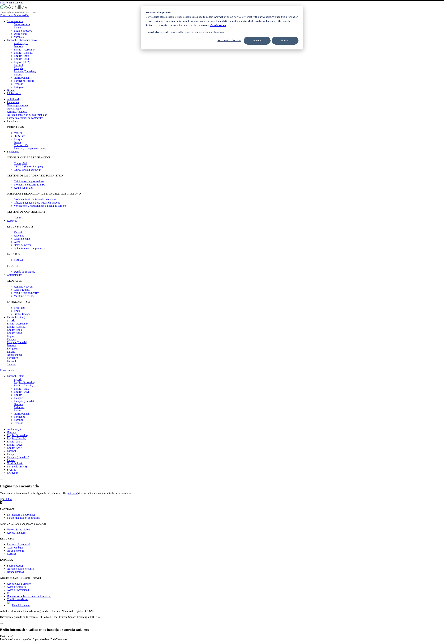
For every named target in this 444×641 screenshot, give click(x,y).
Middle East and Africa (26, 292)
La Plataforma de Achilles (21, 514)
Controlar (19, 217)
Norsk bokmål (21, 77)
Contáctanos (7, 15)
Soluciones (13, 151)
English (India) (22, 55)
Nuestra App (14, 108)
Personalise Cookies (229, 40)
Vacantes (19, 36)
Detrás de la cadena (24, 271)
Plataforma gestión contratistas (23, 517)
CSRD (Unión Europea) (27, 169)
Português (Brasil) (24, 80)
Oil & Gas (19, 135)
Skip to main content (11, 2)
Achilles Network (23, 286)
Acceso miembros (17, 532)
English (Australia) (24, 49)
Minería (18, 132)
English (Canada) (23, 52)
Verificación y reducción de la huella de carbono (40, 205)
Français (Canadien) (25, 71)
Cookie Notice (218, 25)
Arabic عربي (21, 43)
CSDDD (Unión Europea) (28, 166)
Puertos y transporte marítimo (30, 148)
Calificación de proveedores (29, 181)
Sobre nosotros (15, 21)
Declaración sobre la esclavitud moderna (29, 596)
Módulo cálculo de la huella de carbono (35, 199)
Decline (285, 40)
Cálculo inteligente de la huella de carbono (37, 202)
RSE (9, 593)
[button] (16, 375)
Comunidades (14, 274)
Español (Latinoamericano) (22, 40)
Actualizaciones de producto (29, 248)
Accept (257, 40)
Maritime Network (24, 295)
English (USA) (22, 62)
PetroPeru (19, 307)
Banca (17, 142)
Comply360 (20, 163)
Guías (17, 241)
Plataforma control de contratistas (25, 117)
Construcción (21, 145)
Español (18, 65)
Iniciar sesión (21, 15)
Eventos (18, 259)
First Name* (7, 636)
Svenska (18, 83)
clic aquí (73, 493)
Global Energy (22, 289)
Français (18, 68)
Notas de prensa (22, 244)
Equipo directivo (23, 30)
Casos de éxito (22, 238)
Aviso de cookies (16, 586)
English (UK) (21, 58)
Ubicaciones (20, 33)
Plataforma (13, 102)
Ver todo (18, 232)
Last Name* (7, 639)
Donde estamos (15, 571)
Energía (18, 139)
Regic (17, 310)
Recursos (12, 220)
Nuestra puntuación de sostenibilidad (27, 114)
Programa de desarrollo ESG (29, 184)
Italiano (18, 74)
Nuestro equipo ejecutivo (20, 568)
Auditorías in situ (23, 187)
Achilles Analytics (17, 111)
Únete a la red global (18, 529)
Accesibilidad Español (19, 583)
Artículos (19, 235)
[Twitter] (1, 502)
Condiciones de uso (17, 599)
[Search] (34, 12)
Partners (18, 27)
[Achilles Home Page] (13, 8)
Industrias (12, 121)
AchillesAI (13, 99)
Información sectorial (18, 544)
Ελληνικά (19, 87)
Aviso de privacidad (18, 589)
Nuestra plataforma (17, 105)
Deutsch (18, 46)
